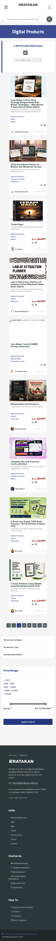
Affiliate (16, 911)
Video (13, 119)
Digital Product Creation (23, 907)
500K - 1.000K (9, 686)
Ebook (13, 236)
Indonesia (13, 755)
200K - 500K (8, 683)
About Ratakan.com (19, 817)
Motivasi (14, 301)
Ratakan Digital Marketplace (17, 877)
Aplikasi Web (16, 358)
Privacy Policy (16, 834)
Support (14, 843)
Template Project (18, 179)
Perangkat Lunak (18, 361)
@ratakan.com (18, 883)
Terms (13, 830)
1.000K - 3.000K (10, 690)
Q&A (13, 822)
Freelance (17, 915)
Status (14, 839)
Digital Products (17, 116)
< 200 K (6, 680)
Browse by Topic (11, 647)
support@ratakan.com (18, 797)
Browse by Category (13, 639)
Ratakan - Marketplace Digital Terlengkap (20, 934)
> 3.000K (7, 693)
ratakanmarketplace (21, 867)
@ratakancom (19, 871)
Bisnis (13, 121)
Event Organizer (20, 920)
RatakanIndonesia (20, 863)
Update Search (28, 721)
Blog (13, 826)
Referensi (15, 181)
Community (17, 887)
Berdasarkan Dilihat (13, 654)
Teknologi (15, 540)
